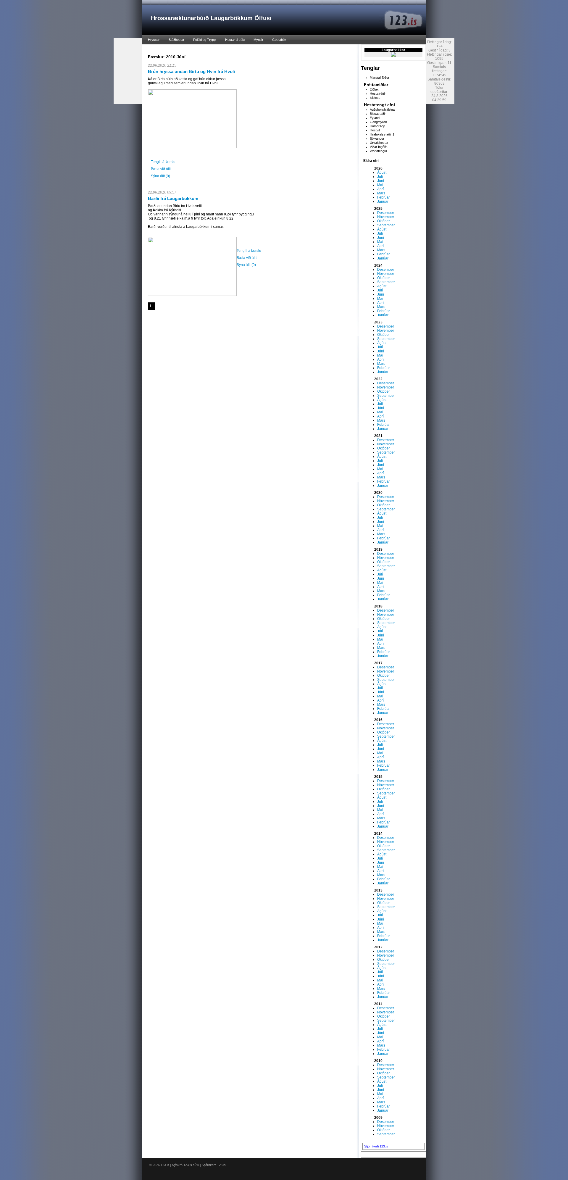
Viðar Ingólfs (379, 147)
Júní (380, 181)
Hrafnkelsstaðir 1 (382, 134)
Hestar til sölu (235, 39)
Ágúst (381, 172)
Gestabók (279, 39)
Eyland (375, 118)
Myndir (258, 39)
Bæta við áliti (161, 169)
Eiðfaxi (374, 89)
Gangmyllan (378, 122)
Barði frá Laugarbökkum (173, 198)
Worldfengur (378, 151)
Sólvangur (377, 138)
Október (383, 221)
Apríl (381, 189)
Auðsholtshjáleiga (382, 109)
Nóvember (385, 217)
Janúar (382, 201)
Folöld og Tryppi (204, 39)
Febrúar (383, 197)
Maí (380, 185)
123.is (165, 1165)
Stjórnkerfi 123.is (376, 1146)
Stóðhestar (176, 39)
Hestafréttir (378, 93)
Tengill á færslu (163, 162)
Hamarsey (377, 126)
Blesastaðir (378, 113)
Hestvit (375, 130)
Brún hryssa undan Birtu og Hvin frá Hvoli (191, 71)
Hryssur (154, 39)
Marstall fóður (379, 77)
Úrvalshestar (379, 142)
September (386, 225)
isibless (375, 97)
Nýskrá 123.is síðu (185, 1165)
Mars (381, 193)
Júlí (380, 177)
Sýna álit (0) (160, 176)
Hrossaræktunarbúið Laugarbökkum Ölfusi (211, 18)
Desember (385, 213)
